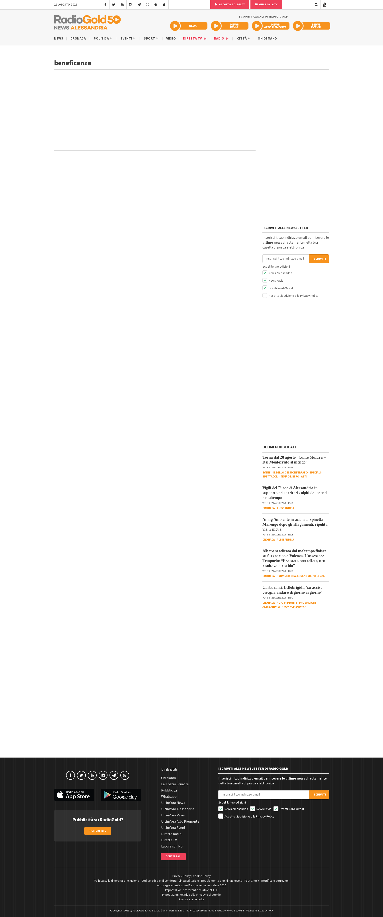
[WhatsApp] (147, 4)
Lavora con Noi (172, 846)
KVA (271, 911)
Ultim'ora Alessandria (177, 809)
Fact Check (251, 881)
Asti (304, 477)
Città (242, 38)
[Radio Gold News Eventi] (311, 26)
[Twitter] (114, 4)
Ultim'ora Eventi (173, 827)
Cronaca (78, 38)
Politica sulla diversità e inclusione (116, 881)
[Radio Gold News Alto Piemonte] (270, 26)
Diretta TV (193, 38)
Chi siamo (168, 778)
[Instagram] (131, 4)
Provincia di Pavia (294, 607)
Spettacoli (270, 477)
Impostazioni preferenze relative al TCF (191, 890)
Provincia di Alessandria (294, 576)
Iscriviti (319, 259)
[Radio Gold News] (188, 26)
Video (171, 38)
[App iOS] (164, 4)
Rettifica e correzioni (275, 881)
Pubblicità (169, 790)
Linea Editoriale (189, 881)
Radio (219, 38)
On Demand (267, 38)
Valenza (319, 576)
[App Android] (156, 4)
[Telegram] (139, 4)
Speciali (315, 473)
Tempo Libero (289, 477)
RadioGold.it (140, 911)
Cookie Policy (202, 876)
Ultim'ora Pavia (173, 815)
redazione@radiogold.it (230, 911)
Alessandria (285, 508)
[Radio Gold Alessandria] (87, 21)
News (58, 38)
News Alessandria (280, 273)
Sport (150, 38)
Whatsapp (169, 796)
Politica (102, 38)
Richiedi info (98, 831)
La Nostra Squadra (175, 784)
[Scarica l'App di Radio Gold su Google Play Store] (121, 795)
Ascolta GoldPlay (232, 4)
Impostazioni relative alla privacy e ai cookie (191, 895)
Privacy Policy (309, 296)
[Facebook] (105, 4)
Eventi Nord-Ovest (280, 288)
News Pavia (275, 280)
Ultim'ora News (173, 802)
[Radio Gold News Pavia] (229, 26)
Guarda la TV (268, 4)
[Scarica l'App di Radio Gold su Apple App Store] (74, 795)
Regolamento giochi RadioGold (221, 881)
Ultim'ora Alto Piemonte (180, 821)
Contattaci (173, 856)
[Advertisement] (155, 115)
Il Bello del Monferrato (290, 473)
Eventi (127, 38)
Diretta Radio (171, 833)
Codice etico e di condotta (159, 881)
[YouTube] (122, 4)
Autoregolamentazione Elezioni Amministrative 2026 (191, 885)
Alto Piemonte (287, 603)
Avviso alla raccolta (191, 899)
